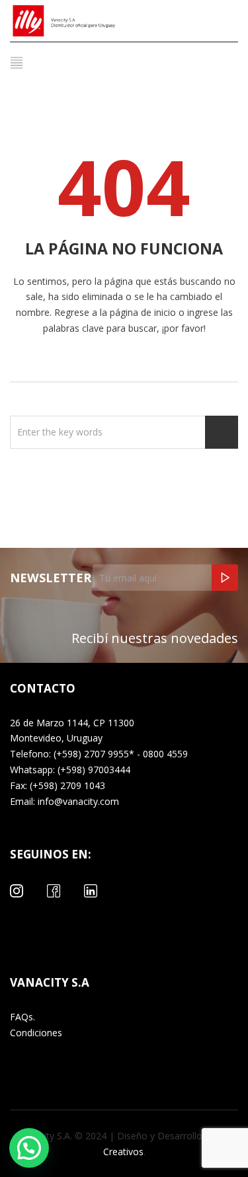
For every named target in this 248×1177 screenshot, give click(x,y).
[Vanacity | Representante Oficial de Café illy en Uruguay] (82, 21)
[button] (29, 1148)
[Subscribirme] (225, 577)
